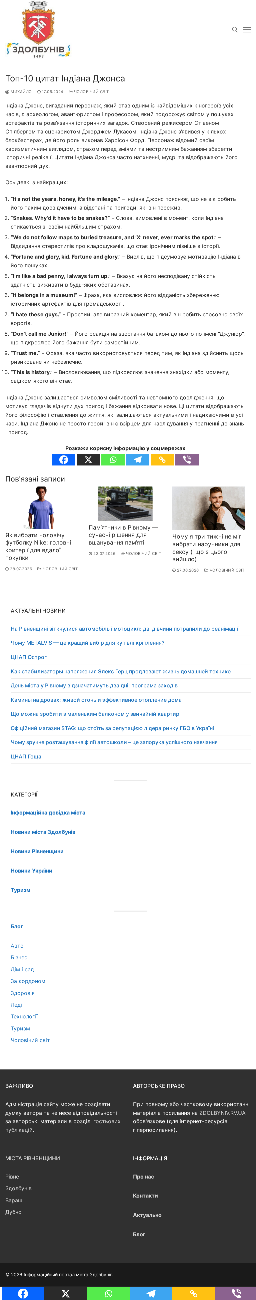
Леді (16, 1004)
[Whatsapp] (113, 459)
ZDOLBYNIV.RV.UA (222, 1112)
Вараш (13, 1200)
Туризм (20, 1028)
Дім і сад (22, 969)
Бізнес (19, 957)
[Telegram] (137, 459)
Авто (17, 945)
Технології (24, 1016)
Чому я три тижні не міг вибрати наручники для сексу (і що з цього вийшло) (206, 548)
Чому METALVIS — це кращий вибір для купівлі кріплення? (87, 642)
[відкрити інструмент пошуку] (235, 30)
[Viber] (187, 459)
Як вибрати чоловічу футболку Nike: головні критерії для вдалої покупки (38, 547)
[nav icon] (247, 30)
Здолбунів (18, 1188)
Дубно (13, 1212)
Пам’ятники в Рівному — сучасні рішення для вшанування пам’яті (123, 535)
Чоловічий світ (91, 91)
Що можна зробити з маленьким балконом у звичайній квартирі (96, 713)
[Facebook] (63, 459)
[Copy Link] (162, 459)
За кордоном (28, 981)
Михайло (21, 91)
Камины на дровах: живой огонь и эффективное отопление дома (96, 699)
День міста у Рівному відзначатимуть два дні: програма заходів (94, 685)
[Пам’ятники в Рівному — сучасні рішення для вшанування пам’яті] (125, 503)
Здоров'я (23, 993)
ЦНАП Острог (29, 657)
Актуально (147, 1215)
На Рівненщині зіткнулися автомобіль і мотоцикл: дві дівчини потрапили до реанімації (124, 628)
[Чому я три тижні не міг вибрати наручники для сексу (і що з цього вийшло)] (208, 508)
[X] (88, 459)
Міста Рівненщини (32, 1158)
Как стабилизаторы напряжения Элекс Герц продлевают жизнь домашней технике (121, 671)
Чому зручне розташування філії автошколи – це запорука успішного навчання (114, 742)
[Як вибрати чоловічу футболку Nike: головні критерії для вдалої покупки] (41, 507)
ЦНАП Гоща (26, 756)
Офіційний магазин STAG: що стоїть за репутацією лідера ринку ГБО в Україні (112, 728)
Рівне (12, 1176)
